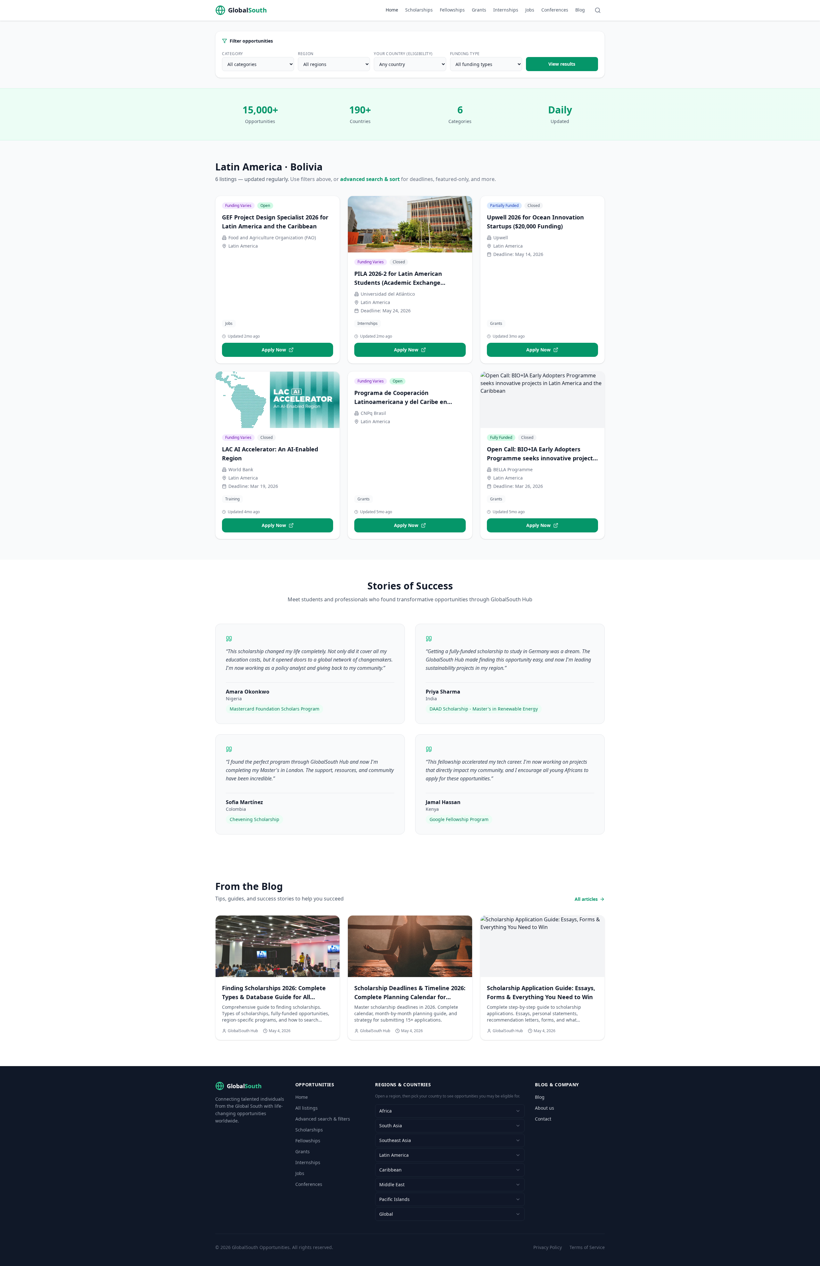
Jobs (529, 10)
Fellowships (452, 10)
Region (306, 53)
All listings (306, 1108)
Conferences (554, 10)
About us (544, 1108)
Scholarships (419, 10)
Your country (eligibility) (403, 53)
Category (232, 53)
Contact (543, 1119)
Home (392, 10)
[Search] (598, 10)
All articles (586, 899)
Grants (479, 10)
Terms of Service (587, 1247)
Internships (505, 10)
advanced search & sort (370, 179)
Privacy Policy (547, 1247)
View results (561, 64)
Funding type (465, 53)
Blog (580, 10)
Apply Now (274, 350)
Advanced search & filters (322, 1119)
